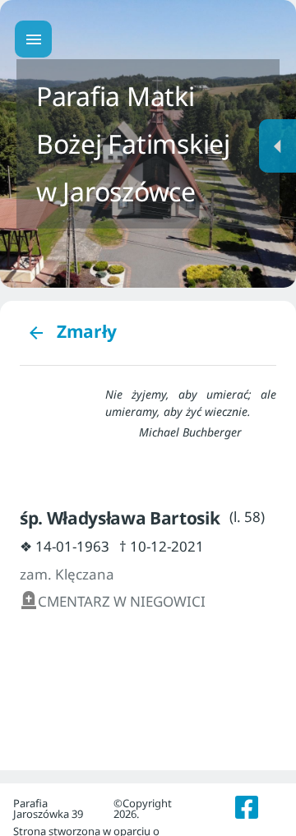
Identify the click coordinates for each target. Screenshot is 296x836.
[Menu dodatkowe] (277, 146)
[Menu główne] (33, 39)
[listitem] (246, 807)
